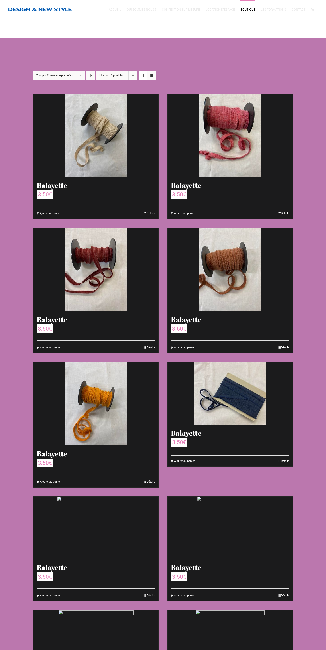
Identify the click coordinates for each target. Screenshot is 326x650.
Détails (151, 213)
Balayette (52, 185)
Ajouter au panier (50, 213)
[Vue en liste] (151, 75)
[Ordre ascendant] (90, 75)
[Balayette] (95, 135)
